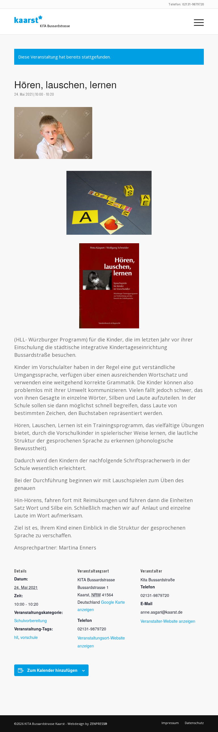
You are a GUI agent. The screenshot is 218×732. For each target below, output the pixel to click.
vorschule (29, 637)
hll (16, 637)
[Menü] (196, 21)
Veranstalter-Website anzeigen (168, 621)
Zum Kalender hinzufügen (52, 670)
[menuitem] (196, 21)
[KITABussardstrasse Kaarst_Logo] (42, 21)
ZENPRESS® (98, 723)
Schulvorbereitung (30, 620)
